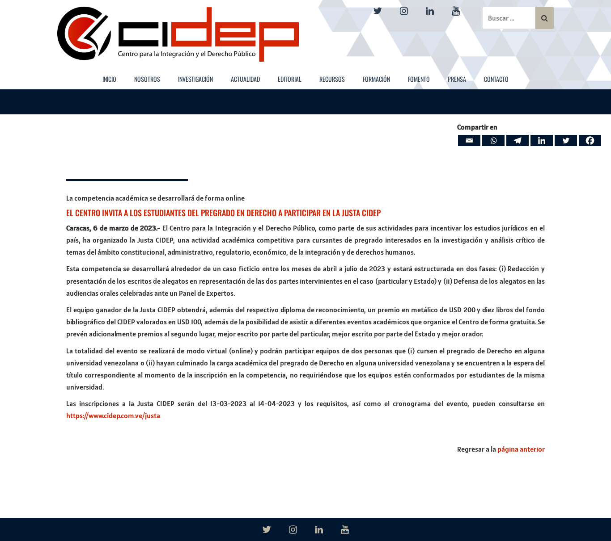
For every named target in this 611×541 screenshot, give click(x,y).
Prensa (457, 79)
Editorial (289, 79)
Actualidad (245, 79)
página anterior (521, 449)
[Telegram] (517, 140)
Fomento (419, 79)
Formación (376, 79)
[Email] (469, 140)
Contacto (496, 79)
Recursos (332, 79)
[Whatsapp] (493, 140)
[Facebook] (590, 140)
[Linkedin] (541, 140)
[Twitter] (566, 140)
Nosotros (147, 79)
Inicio (109, 79)
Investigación (195, 79)
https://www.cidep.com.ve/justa (113, 415)
